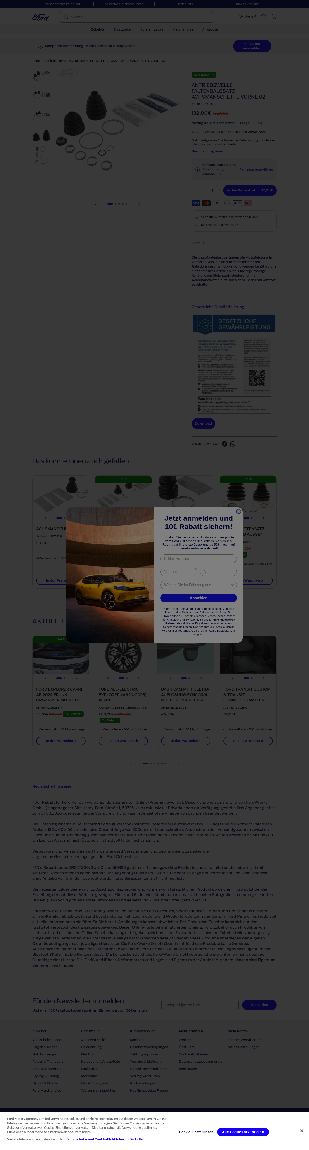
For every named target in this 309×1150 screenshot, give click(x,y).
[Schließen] (302, 1131)
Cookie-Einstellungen (196, 1132)
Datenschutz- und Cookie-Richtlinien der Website (104, 1139)
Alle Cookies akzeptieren (243, 1131)
